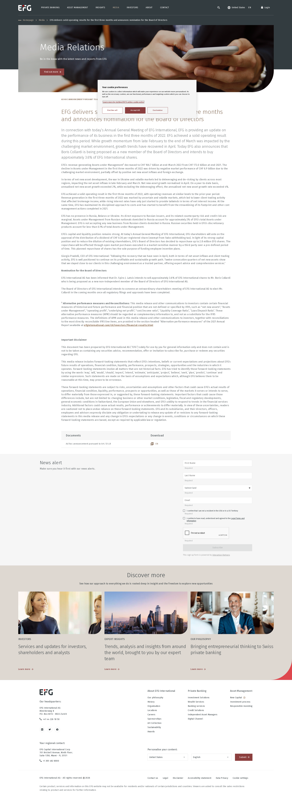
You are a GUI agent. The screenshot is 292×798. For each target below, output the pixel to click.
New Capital (236, 697)
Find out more (51, 72)
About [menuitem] (149, 7)
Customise (158, 110)
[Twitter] (49, 729)
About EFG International (161, 690)
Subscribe (217, 547)
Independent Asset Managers (202, 714)
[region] (147, 99)
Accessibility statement (199, 778)
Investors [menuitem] (132, 7)
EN (156, 443)
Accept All (135, 110)
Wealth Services (196, 702)
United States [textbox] (156, 757)
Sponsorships (154, 719)
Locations (152, 710)
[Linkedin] (42, 729)
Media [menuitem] (116, 7)
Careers (151, 714)
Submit (242, 757)
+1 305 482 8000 (51, 761)
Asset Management (241, 690)
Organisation (154, 706)
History (151, 702)
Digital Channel (195, 719)
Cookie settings (240, 778)
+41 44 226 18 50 (51, 719)
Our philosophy (155, 697)
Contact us (153, 778)
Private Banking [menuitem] (50, 7)
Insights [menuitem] (100, 7)
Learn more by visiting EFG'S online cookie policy (123, 102)
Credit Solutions (196, 710)
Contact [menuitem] (164, 7)
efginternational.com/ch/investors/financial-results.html (118, 325)
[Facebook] (57, 729)
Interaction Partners (221, 555)
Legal (165, 778)
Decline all (112, 110)
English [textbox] (196, 757)
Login (267, 7)
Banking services (196, 706)
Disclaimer (178, 778)
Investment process (240, 702)
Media (42, 20)
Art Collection (155, 723)
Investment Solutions (198, 697)
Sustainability (154, 727)
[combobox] (168, 757)
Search (218, 7)
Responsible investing (241, 706)
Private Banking (197, 690)
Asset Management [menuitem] (77, 7)
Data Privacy (222, 778)
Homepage (28, 20)
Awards (151, 731)
